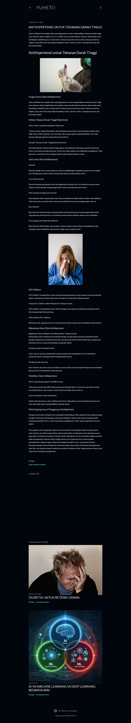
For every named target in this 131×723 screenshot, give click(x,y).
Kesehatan (42, 465)
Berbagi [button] (31, 461)
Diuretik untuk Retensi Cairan (54, 597)
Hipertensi (53, 36)
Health (35, 465)
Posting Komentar (42, 602)
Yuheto (45, 7)
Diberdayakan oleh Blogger (67, 711)
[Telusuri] (100, 7)
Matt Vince (72, 716)
